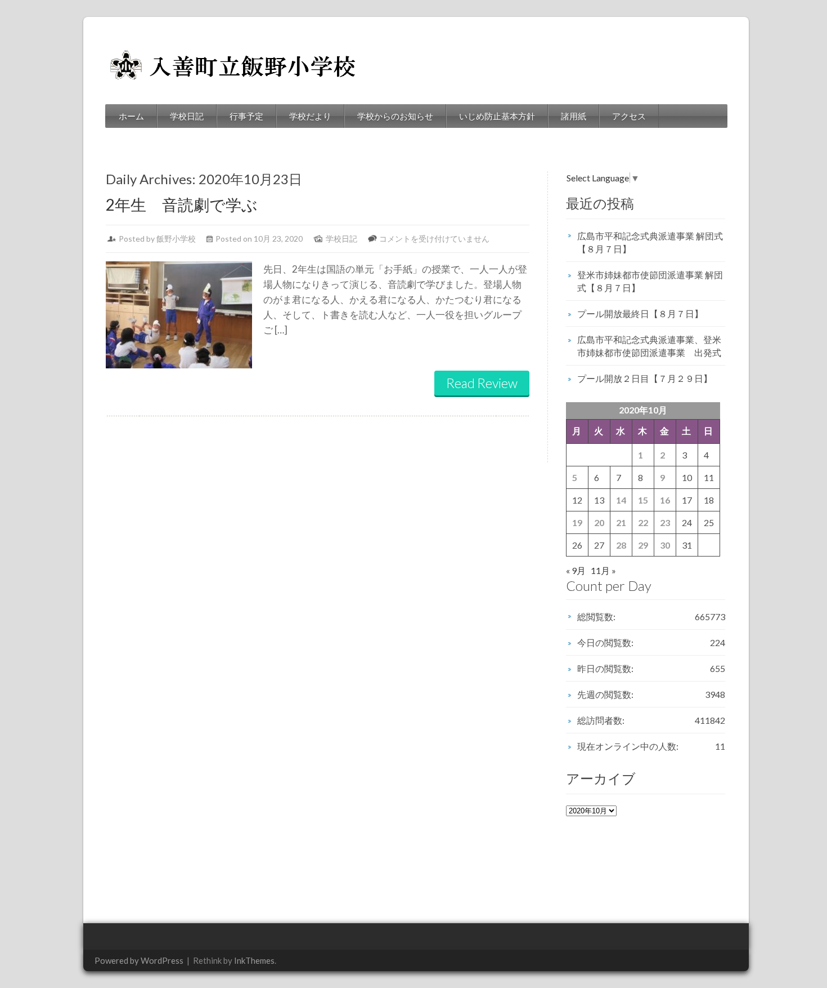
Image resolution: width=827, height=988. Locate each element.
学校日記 (187, 116)
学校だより (310, 116)
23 (665, 522)
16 (665, 500)
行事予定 (246, 116)
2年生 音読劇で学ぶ (182, 204)
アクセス (629, 116)
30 (665, 545)
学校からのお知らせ (395, 116)
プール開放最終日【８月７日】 (640, 313)
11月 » (603, 570)
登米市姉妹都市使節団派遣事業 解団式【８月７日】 (650, 281)
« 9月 (576, 570)
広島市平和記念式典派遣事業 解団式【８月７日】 (650, 242)
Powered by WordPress (139, 960)
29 (643, 545)
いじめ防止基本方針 (497, 116)
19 (577, 522)
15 (643, 500)
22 (643, 522)
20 (599, 522)
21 (621, 522)
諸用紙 (573, 116)
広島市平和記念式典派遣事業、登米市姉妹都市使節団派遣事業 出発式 (649, 346)
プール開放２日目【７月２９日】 (644, 378)
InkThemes (254, 960)
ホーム (131, 116)
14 (621, 500)
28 (621, 545)
